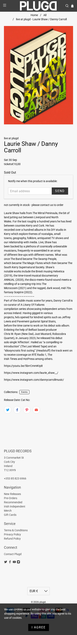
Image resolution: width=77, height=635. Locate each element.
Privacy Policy (12, 534)
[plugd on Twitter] (5, 562)
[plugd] (38, 6)
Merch (8, 510)
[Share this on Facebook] (17, 410)
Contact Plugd (13, 554)
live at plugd (11, 138)
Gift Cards (10, 514)
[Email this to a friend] (36, 410)
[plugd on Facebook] (10, 562)
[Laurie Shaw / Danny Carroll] (38, 75)
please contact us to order (47, 205)
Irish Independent (14, 506)
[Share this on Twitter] (7, 410)
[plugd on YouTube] (14, 562)
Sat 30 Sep (10, 159)
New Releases (12, 494)
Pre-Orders (10, 498)
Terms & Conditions (16, 530)
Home (34, 15)
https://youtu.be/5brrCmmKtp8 (23, 365)
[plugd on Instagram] (18, 562)
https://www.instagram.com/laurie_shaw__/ (31, 372)
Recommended (13, 502)
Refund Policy (12, 538)
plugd (42, 602)
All (44, 15)
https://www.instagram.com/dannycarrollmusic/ (34, 379)
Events (24, 392)
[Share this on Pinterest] (27, 410)
